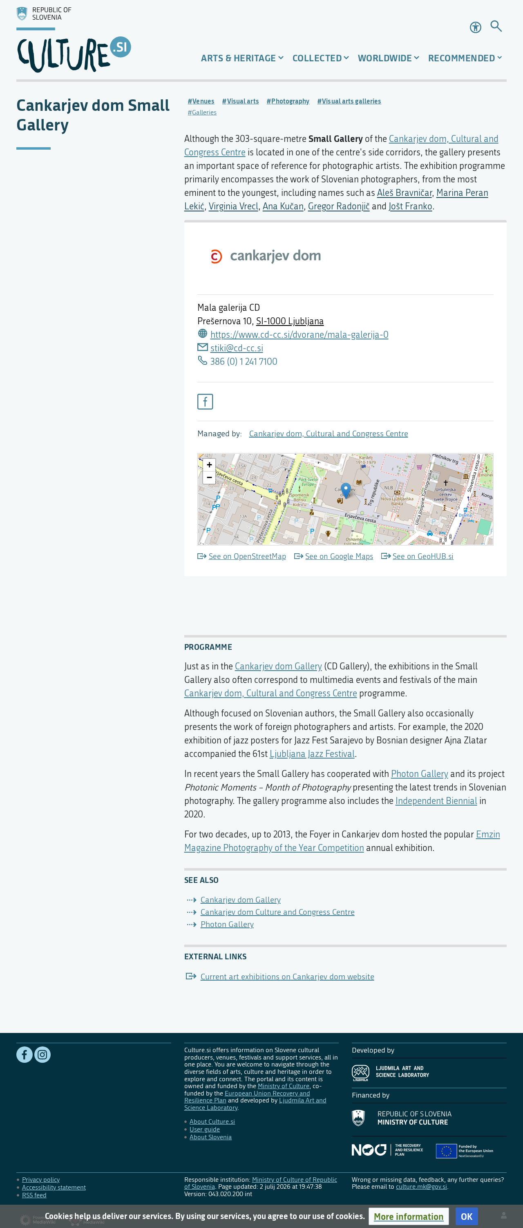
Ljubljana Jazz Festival (312, 754)
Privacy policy (41, 1179)
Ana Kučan (283, 206)
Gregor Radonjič (339, 206)
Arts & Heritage (238, 58)
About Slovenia (211, 1137)
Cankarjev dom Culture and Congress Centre (278, 912)
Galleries (204, 112)
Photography (290, 101)
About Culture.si (212, 1121)
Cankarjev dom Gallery (278, 666)
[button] (409, 1216)
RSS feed (34, 1195)
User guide (205, 1129)
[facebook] (205, 401)
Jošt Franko (410, 206)
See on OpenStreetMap (247, 556)
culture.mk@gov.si (421, 1186)
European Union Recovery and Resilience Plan (247, 1097)
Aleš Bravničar (404, 193)
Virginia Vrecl (233, 206)
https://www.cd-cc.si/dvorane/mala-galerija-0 (299, 335)
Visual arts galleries (351, 101)
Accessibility (476, 27)
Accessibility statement (54, 1187)
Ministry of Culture (283, 1086)
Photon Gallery (419, 774)
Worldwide (385, 58)
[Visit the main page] (93, 40)
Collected (317, 58)
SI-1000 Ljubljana (290, 321)
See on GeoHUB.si (423, 556)
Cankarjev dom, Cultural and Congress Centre (328, 433)
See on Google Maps (339, 556)
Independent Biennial (436, 801)
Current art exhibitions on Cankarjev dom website (287, 976)
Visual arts (243, 101)
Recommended (461, 58)
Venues (203, 101)
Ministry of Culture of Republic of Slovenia (260, 1183)
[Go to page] (496, 27)
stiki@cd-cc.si (236, 348)
